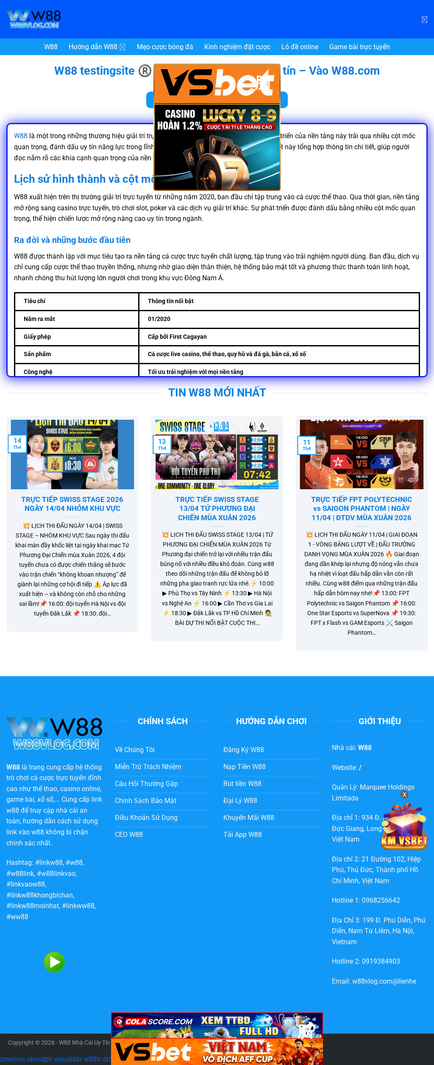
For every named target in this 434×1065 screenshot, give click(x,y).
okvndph (40, 1059)
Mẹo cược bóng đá (165, 47)
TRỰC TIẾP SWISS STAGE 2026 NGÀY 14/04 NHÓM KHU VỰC (72, 504)
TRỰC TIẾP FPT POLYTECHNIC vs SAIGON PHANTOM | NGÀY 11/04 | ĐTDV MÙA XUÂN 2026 (361, 509)
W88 (51, 47)
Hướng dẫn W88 (93, 47)
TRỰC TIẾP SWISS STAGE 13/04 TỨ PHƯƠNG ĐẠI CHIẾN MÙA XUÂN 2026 (217, 509)
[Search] (424, 19)
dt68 (109, 1059)
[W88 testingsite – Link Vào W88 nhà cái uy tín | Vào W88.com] (70, 19)
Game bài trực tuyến (359, 47)
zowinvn (12, 1059)
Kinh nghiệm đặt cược (237, 47)
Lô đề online (299, 47)
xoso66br (68, 1059)
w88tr (92, 1059)
